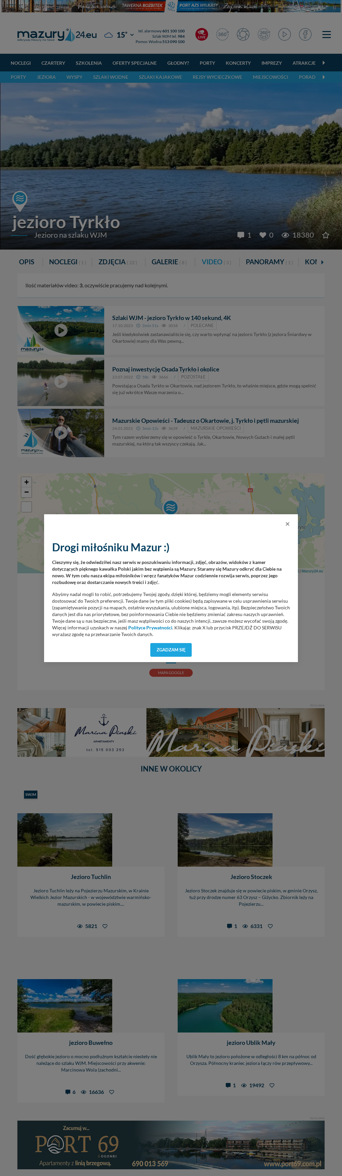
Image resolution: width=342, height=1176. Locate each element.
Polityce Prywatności (150, 627)
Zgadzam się (171, 649)
